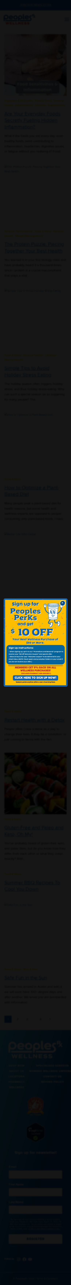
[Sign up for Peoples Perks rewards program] (36, 642)
